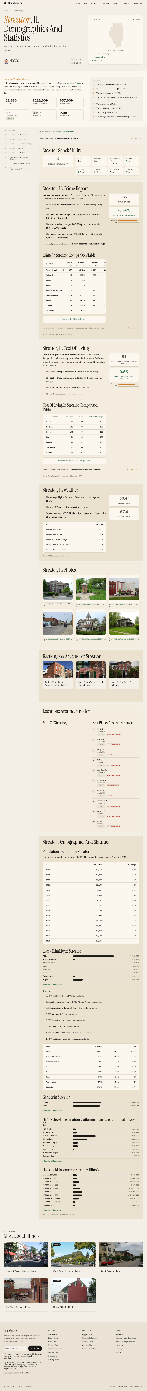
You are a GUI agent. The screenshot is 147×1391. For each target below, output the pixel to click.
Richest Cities (53, 1345)
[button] (91, 139)
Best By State (53, 1360)
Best (86, 3)
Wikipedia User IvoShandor (56, 604)
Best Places (52, 1335)
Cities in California (89, 1338)
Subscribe (35, 1348)
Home (6, 11)
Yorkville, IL (100, 821)
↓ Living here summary (100, 54)
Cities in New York (89, 1349)
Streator (69, 417)
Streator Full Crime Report (74, 319)
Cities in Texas (87, 1342)
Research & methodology (126, 1338)
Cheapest (105, 3)
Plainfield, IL (101, 729)
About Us (138, 3)
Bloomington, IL (102, 801)
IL (11, 11)
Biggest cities (87, 1335)
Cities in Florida (88, 1345)
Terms (118, 1352)
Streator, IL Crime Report (65, 188)
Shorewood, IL (101, 790)
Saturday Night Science (71, 83)
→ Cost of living (98, 60)
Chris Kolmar (15, 62)
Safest (94, 3)
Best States (52, 1356)
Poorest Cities (53, 1352)
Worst (115, 3)
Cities (77, 3)
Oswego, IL (100, 749)
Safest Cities (53, 1338)
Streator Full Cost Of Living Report (74, 461)
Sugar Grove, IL (102, 770)
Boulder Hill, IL (101, 739)
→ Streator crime (98, 57)
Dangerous (125, 3)
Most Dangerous (55, 1349)
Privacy (119, 1349)
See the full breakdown (53, 985)
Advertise (119, 1345)
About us (119, 1335)
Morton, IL (100, 760)
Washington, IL (101, 780)
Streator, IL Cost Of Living (66, 348)
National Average (96, 417)
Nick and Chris (26, 1373)
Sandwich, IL (101, 811)
